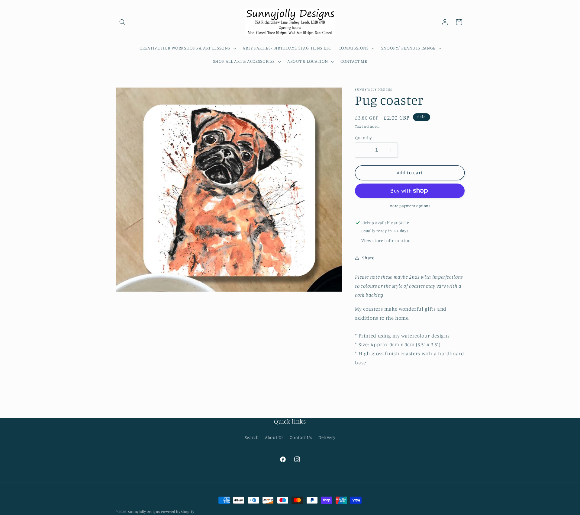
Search (252, 437)
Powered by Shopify (177, 512)
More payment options (409, 205)
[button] (123, 22)
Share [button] (368, 257)
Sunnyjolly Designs (144, 512)
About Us (274, 437)
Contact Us (301, 437)
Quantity (363, 137)
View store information (386, 240)
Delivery (326, 437)
